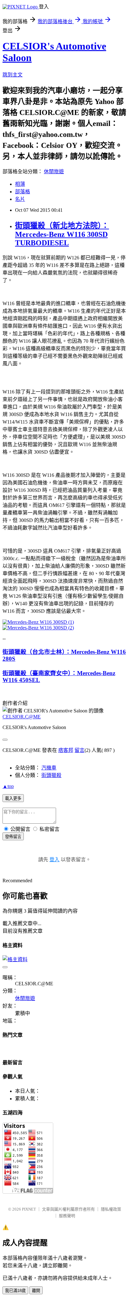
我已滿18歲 (15, 1290)
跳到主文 (13, 74)
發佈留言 (13, 836)
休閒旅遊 (54, 171)
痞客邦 (65, 750)
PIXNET (29, 1209)
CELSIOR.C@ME (22, 716)
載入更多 (13, 798)
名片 (20, 199)
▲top (8, 786)
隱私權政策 (111, 1209)
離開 (36, 1290)
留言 (80, 750)
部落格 (22, 191)
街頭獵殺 (51, 775)
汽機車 (48, 767)
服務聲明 (67, 1215)
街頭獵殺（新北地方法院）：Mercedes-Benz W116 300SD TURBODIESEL (62, 234)
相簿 (20, 184)
